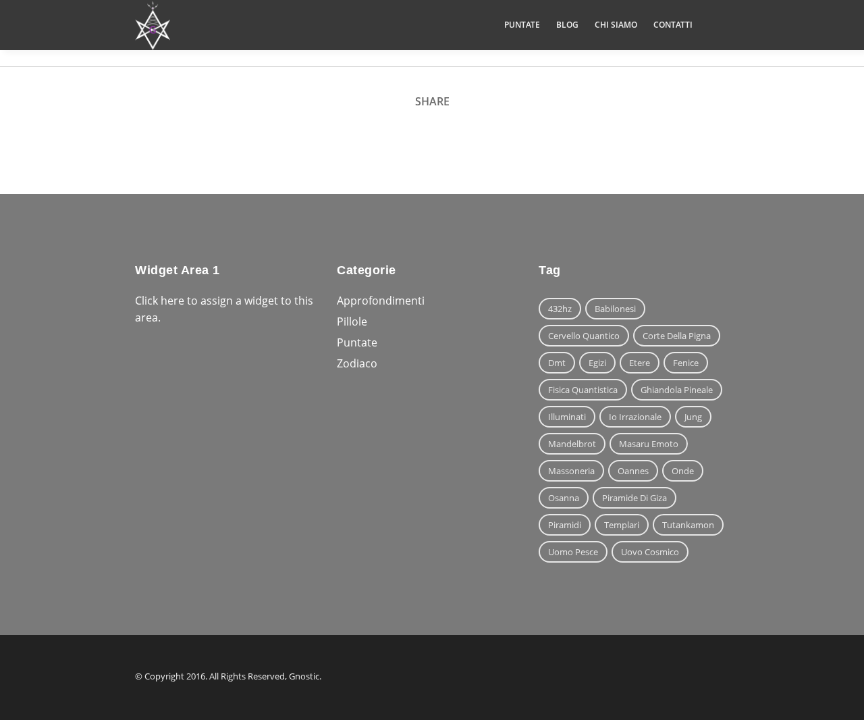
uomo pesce (573, 552)
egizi (597, 363)
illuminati (567, 417)
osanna (563, 498)
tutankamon (688, 525)
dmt (557, 363)
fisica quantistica (583, 390)
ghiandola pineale (677, 390)
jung (693, 417)
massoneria (571, 471)
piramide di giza (634, 498)
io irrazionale (635, 417)
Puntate (357, 342)
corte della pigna (677, 336)
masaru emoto (648, 444)
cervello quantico (584, 336)
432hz (560, 309)
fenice (686, 363)
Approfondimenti (381, 300)
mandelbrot (572, 444)
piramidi (564, 525)
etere (639, 363)
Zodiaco (357, 363)
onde (683, 471)
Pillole (352, 321)
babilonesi (615, 309)
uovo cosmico (650, 552)
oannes (633, 471)
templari (621, 525)
